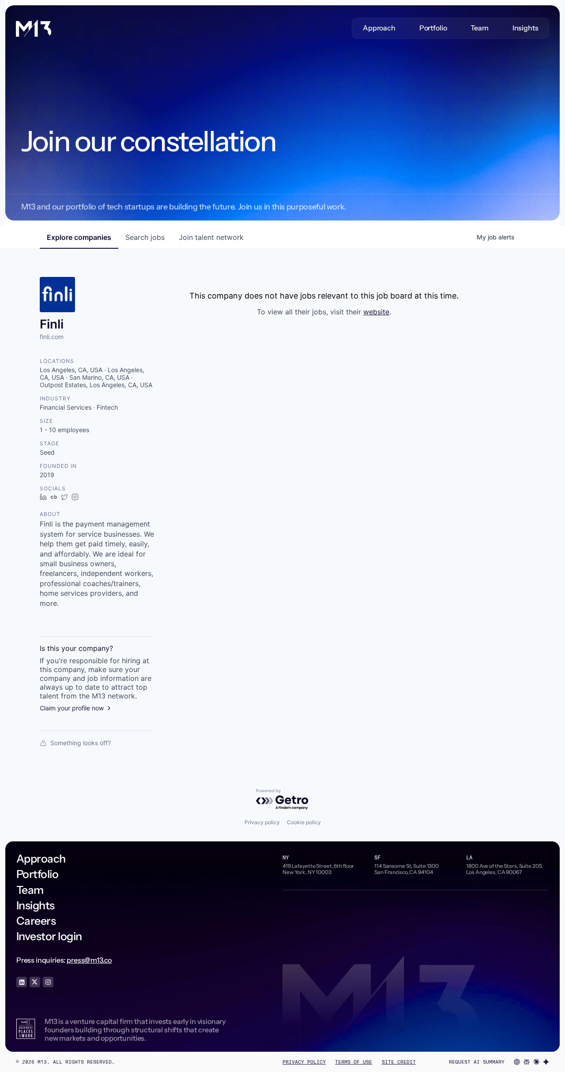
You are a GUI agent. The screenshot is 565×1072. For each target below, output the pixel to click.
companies (79, 237)
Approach (379, 28)
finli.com (52, 336)
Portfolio (433, 28)
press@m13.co (89, 960)
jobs (145, 237)
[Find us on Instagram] (48, 982)
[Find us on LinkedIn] (21, 982)
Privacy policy (262, 822)
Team (479, 28)
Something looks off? (80, 743)
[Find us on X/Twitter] (35, 982)
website (376, 311)
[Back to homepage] (33, 28)
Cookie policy (304, 822)
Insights (525, 28)
